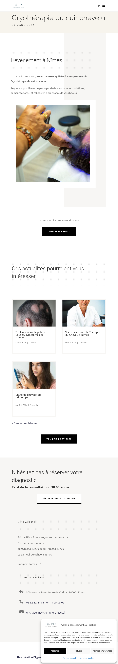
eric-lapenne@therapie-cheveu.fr (46, 612)
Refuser (78, 650)
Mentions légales (87, 658)
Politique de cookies (70, 658)
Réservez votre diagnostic (59, 498)
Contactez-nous (59, 231)
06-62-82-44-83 (35, 602)
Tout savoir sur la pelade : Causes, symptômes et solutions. (31, 334)
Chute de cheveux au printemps (28, 396)
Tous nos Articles (59, 439)
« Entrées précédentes (24, 423)
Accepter (55, 650)
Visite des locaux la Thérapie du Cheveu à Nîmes (82, 333)
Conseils (33, 342)
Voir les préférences (102, 650)
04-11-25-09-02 (55, 602)
